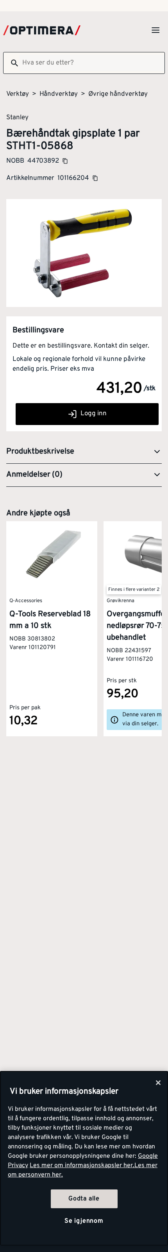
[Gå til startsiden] (41, 30)
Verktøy (17, 94)
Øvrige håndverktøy (118, 94)
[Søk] (11, 63)
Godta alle (84, 1199)
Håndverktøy (58, 94)
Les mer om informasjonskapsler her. (82, 1165)
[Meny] (155, 30)
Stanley (17, 117)
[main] (84, 1158)
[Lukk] (158, 1082)
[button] (84, 452)
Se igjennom (84, 1221)
